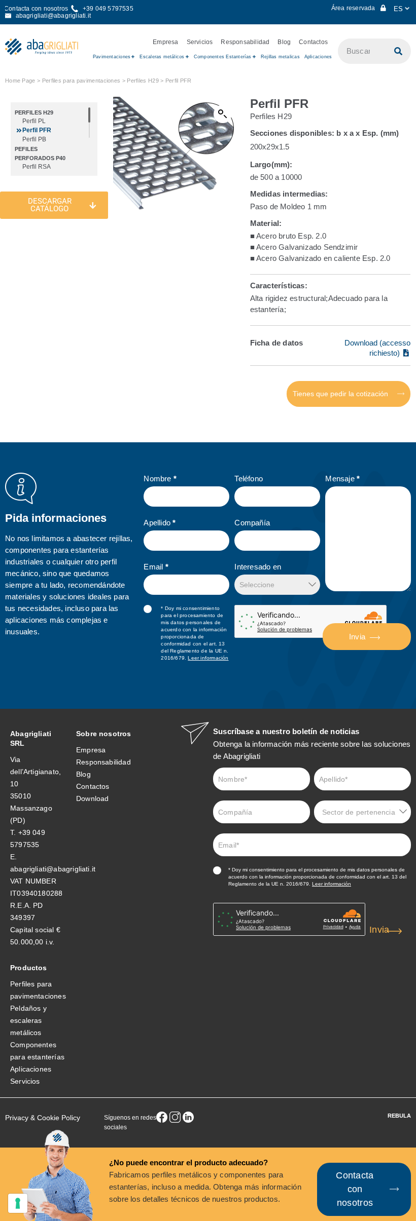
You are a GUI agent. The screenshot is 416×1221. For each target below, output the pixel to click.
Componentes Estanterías (223, 56)
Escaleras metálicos (162, 56)
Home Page (20, 81)
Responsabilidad (245, 42)
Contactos (313, 42)
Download (92, 798)
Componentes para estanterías (37, 1051)
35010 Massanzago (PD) (31, 808)
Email (156, 566)
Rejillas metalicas (280, 56)
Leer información (208, 658)
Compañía (252, 522)
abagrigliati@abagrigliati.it (52, 869)
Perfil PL (34, 121)
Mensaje (342, 478)
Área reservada (354, 8)
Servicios (200, 42)
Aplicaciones (318, 56)
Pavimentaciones (111, 56)
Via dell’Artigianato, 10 (35, 771)
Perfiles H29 (143, 81)
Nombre (160, 478)
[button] (223, 114)
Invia (357, 636)
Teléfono (248, 478)
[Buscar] (398, 51)
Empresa (165, 42)
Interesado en (257, 566)
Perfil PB (34, 139)
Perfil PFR (36, 130)
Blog (284, 42)
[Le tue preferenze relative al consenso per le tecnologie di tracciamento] (17, 1203)
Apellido (160, 522)
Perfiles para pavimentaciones (81, 81)
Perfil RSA (36, 166)
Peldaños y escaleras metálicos (28, 1020)
